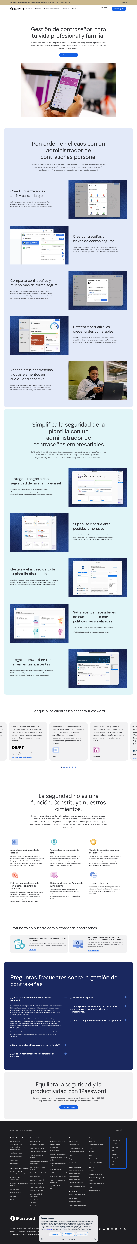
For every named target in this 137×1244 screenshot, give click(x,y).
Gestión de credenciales (58, 1176)
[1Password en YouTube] (108, 1229)
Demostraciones (15, 1193)
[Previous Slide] (6, 741)
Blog (70, 1155)
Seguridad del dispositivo (58, 1154)
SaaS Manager (15, 1160)
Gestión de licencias (36, 1183)
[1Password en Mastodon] (100, 1229)
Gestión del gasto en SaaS (58, 1173)
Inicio (12, 1130)
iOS (113, 1151)
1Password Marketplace (96, 1184)
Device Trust (14, 1164)
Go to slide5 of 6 (72, 767)
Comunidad (73, 1198)
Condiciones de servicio (18, 1228)
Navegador (115, 1158)
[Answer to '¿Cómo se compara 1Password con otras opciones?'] (125, 1020)
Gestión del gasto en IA (57, 1141)
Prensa (91, 1148)
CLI (113, 1165)
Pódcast (91, 1152)
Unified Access (15, 1141)
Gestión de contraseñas (24, 1130)
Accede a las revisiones (37, 1145)
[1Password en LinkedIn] (116, 1229)
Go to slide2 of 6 (64, 767)
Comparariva (14, 1189)
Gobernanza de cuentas (38, 1152)
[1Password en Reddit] (104, 1229)
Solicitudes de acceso (37, 1148)
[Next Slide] (132, 741)
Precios (12, 1200)
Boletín (91, 1155)
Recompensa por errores (77, 1186)
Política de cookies (34, 1228)
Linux (113, 1161)
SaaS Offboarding (55, 1169)
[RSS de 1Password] (125, 1229)
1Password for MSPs (95, 1174)
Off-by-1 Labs (73, 1141)
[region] (38, 1023)
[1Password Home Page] (17, 8)
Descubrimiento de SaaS (38, 1173)
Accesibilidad (31, 1231)
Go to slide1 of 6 (61, 767)
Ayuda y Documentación (77, 1195)
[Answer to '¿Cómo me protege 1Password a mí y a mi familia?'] (65, 1045)
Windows (115, 1147)
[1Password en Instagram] (120, 1229)
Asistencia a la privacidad (77, 1205)
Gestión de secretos (36, 1190)
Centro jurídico (94, 1159)
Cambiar (13, 1196)
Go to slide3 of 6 (67, 767)
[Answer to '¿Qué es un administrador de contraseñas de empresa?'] (65, 1053)
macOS (114, 1144)
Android (114, 1154)
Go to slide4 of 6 (69, 767)
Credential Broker (16, 1153)
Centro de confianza (95, 1162)
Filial (90, 1187)
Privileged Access (16, 1157)
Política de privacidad (17, 1231)
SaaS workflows (35, 1176)
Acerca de (92, 1141)
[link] (118, 9)
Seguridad (72, 1159)
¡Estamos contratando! (96, 1145)
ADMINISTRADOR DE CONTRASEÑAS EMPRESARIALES (16, 1147)
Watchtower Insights (37, 1187)
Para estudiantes (94, 1191)
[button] (121, 1130)
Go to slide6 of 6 (75, 767)
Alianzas (91, 1171)
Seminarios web (74, 1145)
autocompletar (35, 1141)
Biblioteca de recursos (76, 1152)
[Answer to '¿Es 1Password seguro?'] (125, 997)
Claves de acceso (35, 1206)
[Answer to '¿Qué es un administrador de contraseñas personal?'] (65, 997)
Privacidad (72, 1162)
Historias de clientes (76, 1148)
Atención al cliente (75, 1202)
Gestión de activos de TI (38, 1180)
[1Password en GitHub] (112, 1229)
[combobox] (121, 1130)
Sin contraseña (54, 1151)
